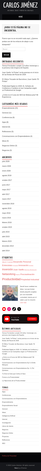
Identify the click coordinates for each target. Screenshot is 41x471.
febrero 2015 (7, 241)
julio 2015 (5, 232)
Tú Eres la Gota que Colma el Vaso (14, 374)
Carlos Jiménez (20, 5)
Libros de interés (7, 426)
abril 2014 (6, 251)
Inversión (7, 269)
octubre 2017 (7, 180)
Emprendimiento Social (9, 405)
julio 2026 (5, 161)
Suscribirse (32, 318)
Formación (15, 265)
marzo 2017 (6, 199)
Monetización (33, 270)
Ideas (4, 141)
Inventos (31, 265)
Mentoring (26, 270)
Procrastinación (27, 274)
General (5, 113)
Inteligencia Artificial (8, 416)
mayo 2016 (6, 213)
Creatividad (10, 262)
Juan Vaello (18, 270)
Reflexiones (6, 131)
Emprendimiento (8, 108)
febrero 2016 (7, 222)
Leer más (23, 302)
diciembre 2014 (8, 246)
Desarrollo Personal (22, 262)
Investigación (6, 423)
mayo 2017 (6, 189)
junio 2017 (6, 185)
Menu (20, 17)
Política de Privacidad (9, 456)
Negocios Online (8, 146)
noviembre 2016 (8, 204)
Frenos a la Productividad (10, 377)
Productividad (11, 279)
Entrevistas (7, 265)
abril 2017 (6, 194)
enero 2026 (6, 171)
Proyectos (5, 436)
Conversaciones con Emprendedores (16, 136)
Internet (5, 127)
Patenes (18, 274)
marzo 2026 (6, 166)
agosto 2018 (6, 175)
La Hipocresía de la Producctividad (13, 380)
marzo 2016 (6, 218)
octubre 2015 (7, 227)
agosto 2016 (6, 208)
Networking (8, 274)
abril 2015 (6, 236)
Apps (4, 122)
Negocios (5, 150)
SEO (3, 443)
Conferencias (7, 117)
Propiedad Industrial (30, 279)
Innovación (23, 265)
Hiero (16, 468)
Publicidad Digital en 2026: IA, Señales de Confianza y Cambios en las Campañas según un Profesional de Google (19, 88)
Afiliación (4, 262)
